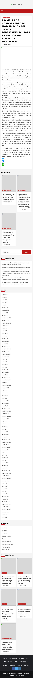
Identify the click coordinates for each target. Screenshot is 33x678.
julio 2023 (4, 390)
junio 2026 (4, 299)
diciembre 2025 (6, 315)
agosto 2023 (5, 387)
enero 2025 (5, 343)
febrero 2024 (5, 372)
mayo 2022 (5, 426)
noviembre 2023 (6, 380)
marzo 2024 (5, 369)
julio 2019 (4, 514)
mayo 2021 (5, 457)
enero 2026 (5, 312)
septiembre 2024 (6, 354)
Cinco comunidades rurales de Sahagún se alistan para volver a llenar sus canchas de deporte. (16, 268)
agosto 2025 (5, 325)
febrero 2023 (5, 403)
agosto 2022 (5, 418)
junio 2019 (4, 517)
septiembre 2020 (6, 478)
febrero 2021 (5, 465)
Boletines (4, 530)
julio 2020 (4, 483)
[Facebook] (16, 162)
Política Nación (6, 547)
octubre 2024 (5, 351)
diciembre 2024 (6, 346)
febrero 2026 (5, 310)
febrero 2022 (5, 434)
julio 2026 (4, 297)
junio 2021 (4, 455)
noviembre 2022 (6, 411)
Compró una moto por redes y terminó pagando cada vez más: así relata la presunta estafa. (15, 263)
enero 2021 (5, 468)
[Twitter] (16, 159)
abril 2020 (4, 491)
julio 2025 (4, 328)
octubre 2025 (5, 320)
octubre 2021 (5, 444)
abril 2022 (4, 429)
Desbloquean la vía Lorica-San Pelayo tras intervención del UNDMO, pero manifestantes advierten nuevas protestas (8, 237)
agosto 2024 (5, 356)
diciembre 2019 (6, 501)
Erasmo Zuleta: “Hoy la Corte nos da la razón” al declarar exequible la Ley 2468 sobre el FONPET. (8, 197)
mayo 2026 (5, 302)
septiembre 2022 (6, 416)
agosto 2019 (5, 512)
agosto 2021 (5, 450)
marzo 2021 (5, 462)
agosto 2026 (5, 294)
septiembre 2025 (6, 323)
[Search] (30, 11)
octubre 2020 (5, 475)
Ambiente (4, 528)
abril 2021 (4, 460)
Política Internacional (7, 544)
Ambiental (12, 665)
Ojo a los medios (6, 536)
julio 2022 (4, 421)
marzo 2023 (5, 400)
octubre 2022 (5, 413)
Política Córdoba (6, 17)
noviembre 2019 (6, 504)
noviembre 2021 (6, 442)
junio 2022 (4, 424)
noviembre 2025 (6, 318)
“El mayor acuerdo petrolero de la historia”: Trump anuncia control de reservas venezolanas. (15, 283)
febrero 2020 (5, 496)
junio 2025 (4, 331)
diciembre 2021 (6, 439)
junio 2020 (4, 486)
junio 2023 (4, 393)
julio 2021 (4, 452)
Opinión (4, 539)
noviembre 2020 (6, 473)
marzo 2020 (5, 494)
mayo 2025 (5, 333)
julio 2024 (4, 359)
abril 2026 (4, 305)
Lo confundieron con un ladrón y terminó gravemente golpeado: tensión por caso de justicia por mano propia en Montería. (16, 273)
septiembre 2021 (6, 447)
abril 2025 (4, 336)
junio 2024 (4, 362)
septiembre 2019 (6, 509)
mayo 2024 (5, 364)
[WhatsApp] (16, 164)
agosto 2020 (5, 481)
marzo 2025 (5, 338)
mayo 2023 (5, 395)
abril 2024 (4, 367)
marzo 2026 (5, 307)
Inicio (5, 658)
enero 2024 (5, 374)
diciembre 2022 (6, 408)
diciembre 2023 (6, 377)
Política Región (6, 549)
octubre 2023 (5, 382)
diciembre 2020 (6, 470)
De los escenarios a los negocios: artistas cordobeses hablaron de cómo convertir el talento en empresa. (16, 278)
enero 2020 (5, 499)
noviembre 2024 (6, 349)
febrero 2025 (5, 341)
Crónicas (4, 533)
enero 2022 (5, 437)
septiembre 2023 (6, 385)
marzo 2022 (5, 431)
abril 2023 (4, 398)
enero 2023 (5, 406)
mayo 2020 (5, 488)
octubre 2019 (5, 506)
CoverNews (11, 675)
